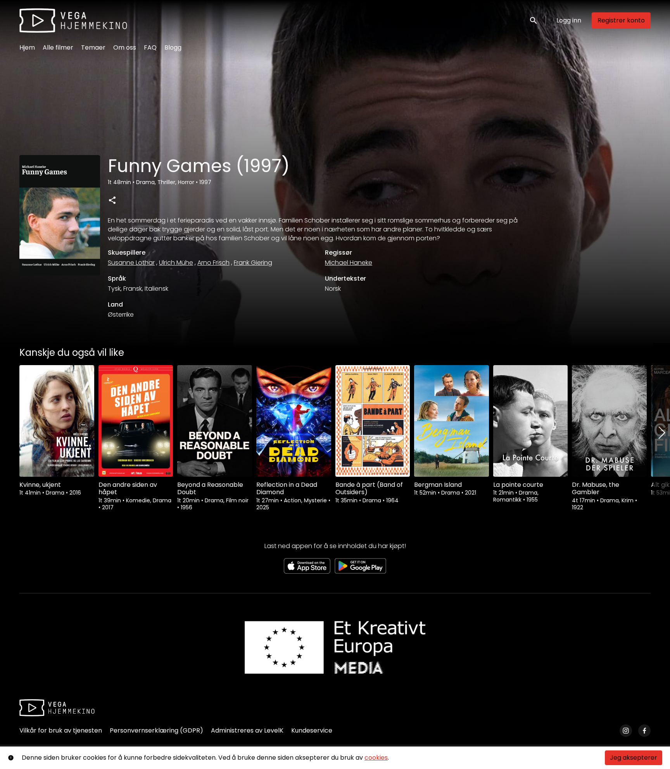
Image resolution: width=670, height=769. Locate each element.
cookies (376, 757)
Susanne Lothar (131, 262)
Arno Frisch (213, 262)
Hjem (27, 47)
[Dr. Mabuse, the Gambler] (609, 421)
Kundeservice (311, 730)
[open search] (534, 20)
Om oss (124, 47)
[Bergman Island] (451, 421)
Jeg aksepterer (633, 757)
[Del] (112, 200)
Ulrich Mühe (176, 262)
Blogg (172, 47)
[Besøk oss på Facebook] (644, 730)
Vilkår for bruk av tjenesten (60, 730)
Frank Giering (253, 262)
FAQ (150, 47)
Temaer (93, 47)
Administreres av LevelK (247, 730)
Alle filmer (58, 47)
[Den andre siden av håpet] (135, 421)
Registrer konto (621, 20)
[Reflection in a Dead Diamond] (293, 421)
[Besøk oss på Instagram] (626, 730)
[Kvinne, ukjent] (56, 421)
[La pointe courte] (530, 421)
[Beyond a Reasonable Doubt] (214, 421)
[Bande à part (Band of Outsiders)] (372, 421)
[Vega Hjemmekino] (57, 708)
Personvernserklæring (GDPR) (156, 730)
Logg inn (568, 20)
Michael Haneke (348, 262)
